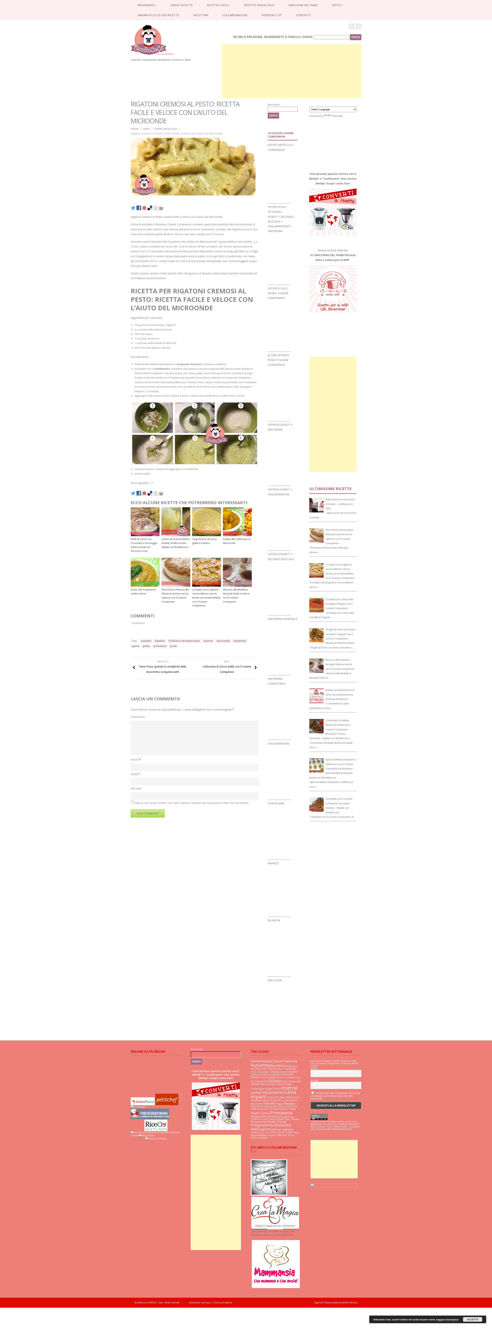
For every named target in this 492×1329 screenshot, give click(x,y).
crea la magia (268, 1077)
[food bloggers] (150, 1118)
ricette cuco (218, 5)
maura (294, 1100)
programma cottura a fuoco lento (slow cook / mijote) (275, 1118)
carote (263, 1068)
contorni (292, 1071)
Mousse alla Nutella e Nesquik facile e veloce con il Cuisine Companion (236, 595)
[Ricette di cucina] (166, 1104)
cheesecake (275, 1068)
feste (337, 5)
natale (269, 1103)
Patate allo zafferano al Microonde (236, 541)
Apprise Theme (322, 1302)
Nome (136, 759)
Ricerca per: (274, 105)
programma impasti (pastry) (268, 1121)
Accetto (472, 1319)
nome (314, 1068)
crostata (289, 1077)
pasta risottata (279, 1109)
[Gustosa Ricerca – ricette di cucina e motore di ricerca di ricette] (143, 1104)
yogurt (271, 1135)
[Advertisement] (291, 71)
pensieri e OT (272, 15)
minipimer (240, 641)
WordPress (351, 1302)
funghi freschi (273, 1088)
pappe (279, 1103)
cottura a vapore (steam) (266, 1074)
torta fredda (285, 1132)
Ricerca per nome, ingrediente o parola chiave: (273, 37)
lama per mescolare (280, 1097)
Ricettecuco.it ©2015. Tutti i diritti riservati (162, 1302)
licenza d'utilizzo (223, 1302)
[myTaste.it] (138, 1132)
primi (146, 128)
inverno (208, 641)
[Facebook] (358, 26)
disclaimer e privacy (200, 1302)
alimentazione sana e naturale (274, 1061)
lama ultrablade (272, 1100)
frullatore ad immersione (184, 641)
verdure (262, 1135)
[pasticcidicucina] (269, 1194)
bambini (160, 641)
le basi (286, 1100)
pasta (135, 646)
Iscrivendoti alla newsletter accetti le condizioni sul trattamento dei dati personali (335, 1095)
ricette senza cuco (259, 5)
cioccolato (263, 1071)
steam (254, 1132)
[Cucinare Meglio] (156, 1138)
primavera (160, 646)
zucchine (262, 1137)
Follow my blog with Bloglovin (163, 1132)
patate (292, 1109)
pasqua (289, 1103)
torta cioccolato (268, 1132)
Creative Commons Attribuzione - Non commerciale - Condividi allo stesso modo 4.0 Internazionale (335, 1126)
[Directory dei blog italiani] (147, 1135)
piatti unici (260, 1113)
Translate (337, 116)
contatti (303, 15)
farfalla (255, 1084)
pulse (272, 1129)
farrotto (271, 1084)
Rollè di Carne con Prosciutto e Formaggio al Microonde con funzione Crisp (144, 545)
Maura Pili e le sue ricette (158, 15)
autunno (146, 641)
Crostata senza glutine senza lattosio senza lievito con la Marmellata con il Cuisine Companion (206, 597)
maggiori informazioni (447, 1319)
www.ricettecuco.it (340, 1121)
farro (263, 1084)
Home (134, 128)
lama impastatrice (267, 1092)
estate (274, 1080)
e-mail (314, 1080)
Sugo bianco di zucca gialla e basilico (204, 541)
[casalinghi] (138, 1106)
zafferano (281, 1135)
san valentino (285, 1129)
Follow (134, 1135)
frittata (280, 1084)
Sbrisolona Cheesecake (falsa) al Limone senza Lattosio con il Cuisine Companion (175, 595)
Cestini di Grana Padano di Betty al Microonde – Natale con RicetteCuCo (175, 543)
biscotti (255, 1068)
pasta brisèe (270, 1106)
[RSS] (352, 26)
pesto (146, 646)
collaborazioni (235, 15)
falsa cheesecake (291, 1081)
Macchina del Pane (303, 5)
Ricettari (201, 15)
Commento (138, 717)
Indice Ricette (181, 5)
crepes (280, 1077)
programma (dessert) (265, 1116)
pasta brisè (257, 1106)
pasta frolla (284, 1106)
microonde (223, 641)
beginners (147, 5)
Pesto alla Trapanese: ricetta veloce (143, 591)
